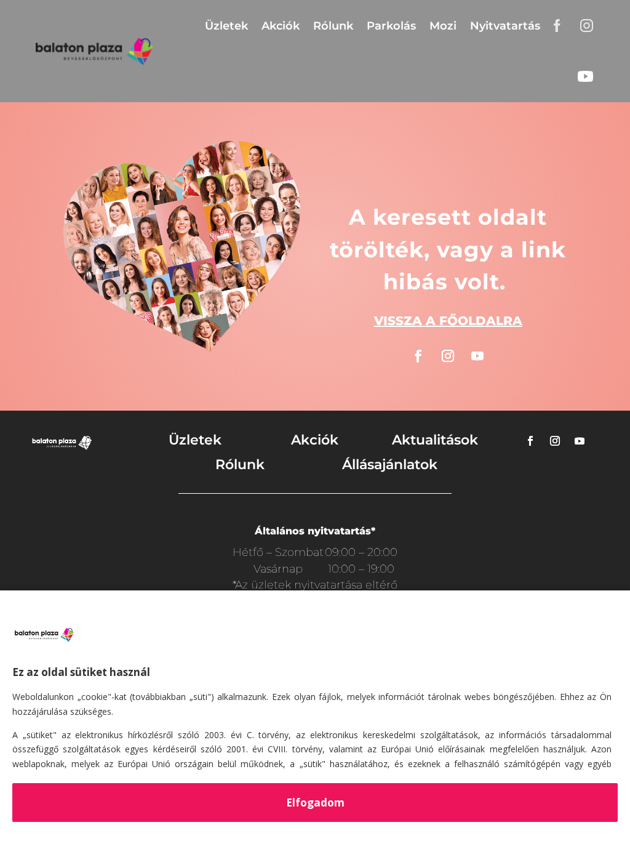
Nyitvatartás (505, 26)
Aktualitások (435, 440)
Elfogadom (315, 802)
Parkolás (391, 26)
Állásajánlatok (389, 464)
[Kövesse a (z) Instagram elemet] (448, 356)
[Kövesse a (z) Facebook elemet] (418, 356)
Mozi (443, 26)
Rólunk (333, 26)
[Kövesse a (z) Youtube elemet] (477, 356)
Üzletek (226, 26)
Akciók (280, 26)
